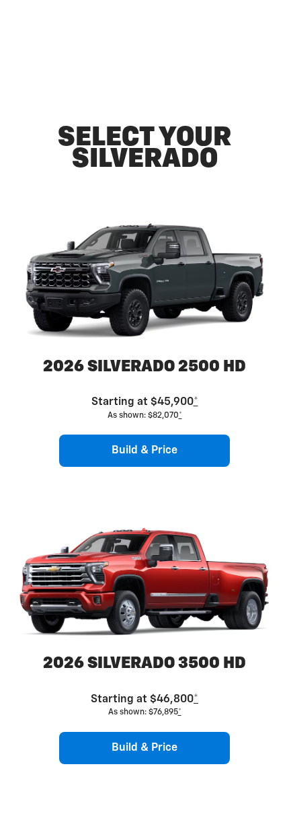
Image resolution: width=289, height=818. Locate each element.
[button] (196, 402)
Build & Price (144, 450)
